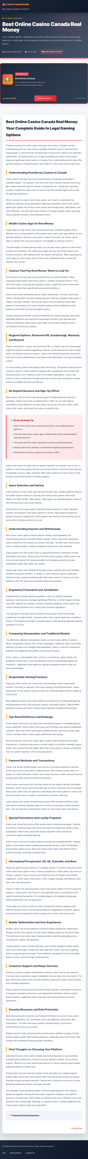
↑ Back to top (76, 1128)
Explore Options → (45, 98)
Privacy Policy (15, 1153)
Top (3, 1153)
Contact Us (30, 1153)
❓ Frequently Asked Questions (24, 1115)
